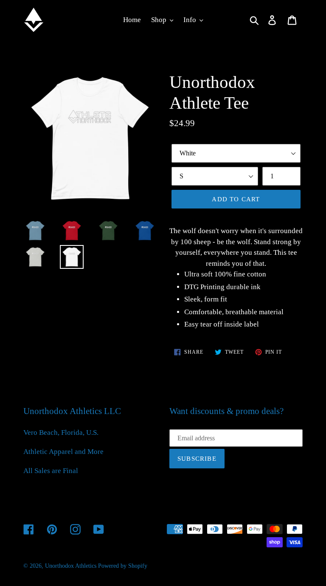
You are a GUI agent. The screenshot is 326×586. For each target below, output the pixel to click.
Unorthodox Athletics (70, 566)
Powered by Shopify (122, 566)
